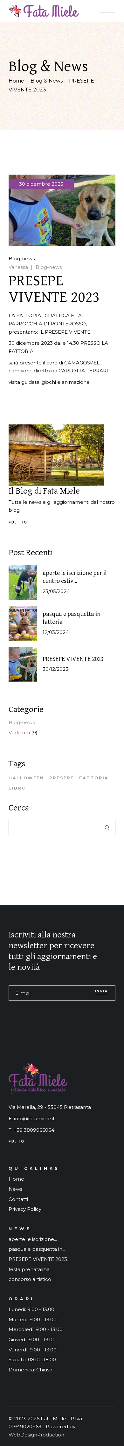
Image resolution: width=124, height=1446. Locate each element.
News (15, 1189)
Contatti (18, 1199)
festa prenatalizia (29, 1269)
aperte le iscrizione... (33, 1239)
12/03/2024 (56, 632)
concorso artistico (30, 1279)
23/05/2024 (56, 591)
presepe (61, 777)
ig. (25, 522)
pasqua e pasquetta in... (37, 1249)
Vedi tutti (19, 733)
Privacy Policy (25, 1209)
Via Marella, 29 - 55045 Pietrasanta (50, 1107)
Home (16, 1179)
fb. (13, 522)
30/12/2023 (55, 669)
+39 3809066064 (34, 1130)
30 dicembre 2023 (41, 184)
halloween (26, 777)
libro (17, 787)
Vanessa (18, 267)
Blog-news (22, 259)
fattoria (94, 777)
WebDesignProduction (36, 1435)
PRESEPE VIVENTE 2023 (73, 659)
